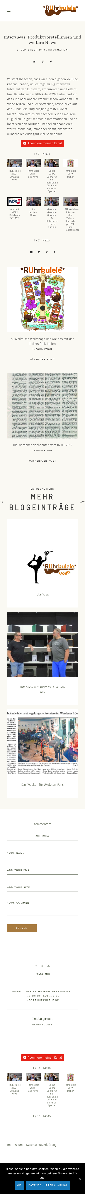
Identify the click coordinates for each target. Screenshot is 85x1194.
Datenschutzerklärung (41, 1145)
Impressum (15, 1145)
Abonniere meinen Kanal (45, 143)
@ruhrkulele (42, 1025)
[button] (46, 154)
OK (19, 1185)
